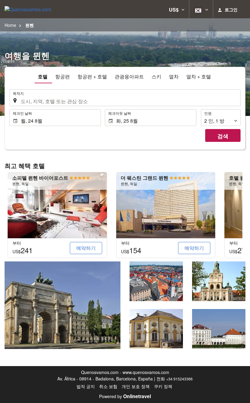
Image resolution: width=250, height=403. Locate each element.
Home (10, 25)
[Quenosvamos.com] (28, 9)
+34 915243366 (179, 378)
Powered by (125, 396)
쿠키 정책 (163, 386)
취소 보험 (108, 386)
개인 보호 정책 (136, 386)
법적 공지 (86, 386)
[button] (176, 9)
